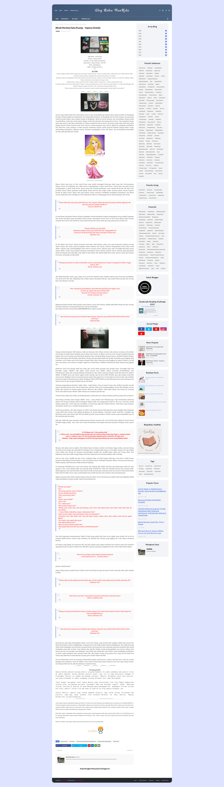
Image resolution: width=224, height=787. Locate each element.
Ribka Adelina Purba (143, 149)
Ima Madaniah (142, 111)
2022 (152, 39)
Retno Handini (157, 143)
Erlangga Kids (142, 230)
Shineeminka (150, 157)
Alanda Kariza (149, 73)
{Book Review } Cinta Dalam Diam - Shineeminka (155, 347)
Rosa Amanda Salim (150, 151)
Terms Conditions (143, 780)
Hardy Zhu (157, 105)
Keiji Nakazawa (159, 192)
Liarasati (157, 116)
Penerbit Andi (142, 249)
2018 (153, 49)
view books (155, 315)
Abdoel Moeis (142, 67)
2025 (152, 30)
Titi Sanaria (155, 165)
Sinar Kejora (141, 160)
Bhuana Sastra (160, 214)
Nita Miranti (149, 135)
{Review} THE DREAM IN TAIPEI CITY (153, 410)
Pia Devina (141, 141)
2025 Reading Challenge (148, 306)
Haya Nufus (141, 108)
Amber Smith (142, 189)
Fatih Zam (151, 103)
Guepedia (141, 236)
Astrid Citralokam (160, 86)
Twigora (157, 265)
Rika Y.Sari (152, 149)
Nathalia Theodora (152, 132)
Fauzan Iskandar (158, 103)
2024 (153, 33)
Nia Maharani (161, 132)
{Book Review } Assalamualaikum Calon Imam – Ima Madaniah (156, 354)
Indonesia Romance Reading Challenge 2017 (86, 741)
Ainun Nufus (141, 73)
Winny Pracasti (159, 170)
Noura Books (142, 246)
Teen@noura (162, 263)
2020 (152, 44)
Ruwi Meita (141, 154)
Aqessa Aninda (64, 741)
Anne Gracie (149, 189)
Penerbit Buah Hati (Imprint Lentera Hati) (156, 249)
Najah (153, 244)
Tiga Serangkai (142, 265)
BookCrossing (149, 466)
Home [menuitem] (57, 18)
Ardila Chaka (150, 84)
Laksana (149, 241)
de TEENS (163, 268)
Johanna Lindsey (150, 192)
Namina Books (160, 244)
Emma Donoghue (150, 100)
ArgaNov (157, 84)
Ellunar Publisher (142, 227)
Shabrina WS (142, 157)
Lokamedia (151, 119)
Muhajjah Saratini (159, 130)
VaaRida (58, 31)
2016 (152, 55)
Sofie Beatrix (142, 162)
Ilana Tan (162, 108)
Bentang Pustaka (151, 214)
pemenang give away (148, 474)
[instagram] (166, 10)
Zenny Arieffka (148, 173)
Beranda (57, 24)
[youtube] (141, 333)
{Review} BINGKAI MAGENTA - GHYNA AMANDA (156, 402)
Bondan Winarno (149, 89)
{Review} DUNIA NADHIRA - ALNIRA (150, 501)
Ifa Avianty (155, 108)
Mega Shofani (142, 124)
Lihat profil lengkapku (151, 551)
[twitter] (163, 10)
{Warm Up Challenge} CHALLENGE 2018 (154, 393)
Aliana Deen (141, 76)
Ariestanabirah (142, 86)
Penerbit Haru (142, 252)
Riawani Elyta (157, 146)
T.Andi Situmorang (159, 162)
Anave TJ (163, 76)
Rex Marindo (142, 146)
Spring (155, 263)
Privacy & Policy (164, 780)
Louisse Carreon (152, 195)
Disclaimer (151, 780)
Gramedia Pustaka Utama (144, 233)
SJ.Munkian (160, 154)
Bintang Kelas (155, 217)
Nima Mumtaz (142, 135)
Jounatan (153, 114)
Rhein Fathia (149, 146)
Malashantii (158, 119)
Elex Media (72, 741)
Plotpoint (141, 257)
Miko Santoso (142, 127)
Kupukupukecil (142, 116)
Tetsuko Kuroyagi (143, 198)
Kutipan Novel (149, 468)
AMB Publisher (142, 211)
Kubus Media (142, 241)
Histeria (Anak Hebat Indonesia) (152, 236)
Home (56, 10)
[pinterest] (169, 10)
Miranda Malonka (151, 127)
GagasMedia (150, 230)
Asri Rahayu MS (151, 86)
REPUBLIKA (150, 260)
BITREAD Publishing (160, 211)
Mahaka (148, 244)
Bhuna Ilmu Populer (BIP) (144, 217)
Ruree (158, 151)
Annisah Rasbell (157, 81)
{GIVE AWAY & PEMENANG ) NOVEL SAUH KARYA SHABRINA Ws (152, 491)
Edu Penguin (141, 225)
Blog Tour (141, 466)
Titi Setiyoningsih (143, 168)
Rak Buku (157, 260)
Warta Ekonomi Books (144, 268)
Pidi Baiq (148, 141)
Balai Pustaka (142, 214)
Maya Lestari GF (151, 122)
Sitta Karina (157, 160)
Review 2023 (149, 471)
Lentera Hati (155, 241)
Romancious (142, 263)
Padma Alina (157, 138)
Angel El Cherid (142, 78)
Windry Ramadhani (149, 170)
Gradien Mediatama (159, 230)
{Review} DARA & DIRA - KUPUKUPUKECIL (155, 385)
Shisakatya (157, 157)
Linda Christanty (142, 119)
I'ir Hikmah (148, 108)
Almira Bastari (149, 76)
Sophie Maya (150, 162)
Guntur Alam (150, 105)
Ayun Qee (141, 89)
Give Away (141, 468)
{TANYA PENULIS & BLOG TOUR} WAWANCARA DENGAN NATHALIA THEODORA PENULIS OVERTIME (152, 512)
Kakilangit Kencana (152, 238)
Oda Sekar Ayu (149, 138)
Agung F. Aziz (157, 70)
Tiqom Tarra (148, 165)
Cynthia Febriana (153, 95)
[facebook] (160, 10)
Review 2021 (157, 468)
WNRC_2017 (63, 24)
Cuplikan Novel (157, 466)
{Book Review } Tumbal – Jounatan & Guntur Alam (155, 361)
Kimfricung (160, 114)
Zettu (157, 268)
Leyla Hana (150, 116)
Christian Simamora (149, 92)
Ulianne (160, 168)
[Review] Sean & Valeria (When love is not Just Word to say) (150, 532)
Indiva (162, 236)
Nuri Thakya (141, 138)
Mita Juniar (159, 127)
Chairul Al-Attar (158, 89)
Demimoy (149, 97)
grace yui (160, 173)
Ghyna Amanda (142, 105)
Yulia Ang (141, 173)
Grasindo (154, 233)
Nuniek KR (157, 135)
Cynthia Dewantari (143, 95)
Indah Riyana (158, 111)
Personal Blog (74, 10)
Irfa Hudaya (141, 114)
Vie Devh (141, 170)
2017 (153, 52)
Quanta (162, 257)
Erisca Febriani (159, 100)
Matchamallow (142, 122)
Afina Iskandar (149, 70)
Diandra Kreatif (157, 222)
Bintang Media (142, 219)
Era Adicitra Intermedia (154, 227)
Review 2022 (142, 471)
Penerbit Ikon (150, 252)
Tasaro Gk (141, 165)
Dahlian (160, 95)
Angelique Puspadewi (152, 78)
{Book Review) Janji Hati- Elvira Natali (151, 523)
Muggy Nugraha (149, 130)
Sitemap (158, 780)
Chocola (141, 92)
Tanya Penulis (158, 471)
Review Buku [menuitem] (64, 18)
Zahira (152, 268)
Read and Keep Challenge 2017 (104, 741)
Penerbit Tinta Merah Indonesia (157, 254)
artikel (140, 474)
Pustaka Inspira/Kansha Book (152, 257)
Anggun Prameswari (143, 81)
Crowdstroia (158, 92)
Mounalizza (141, 130)
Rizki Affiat (141, 151)
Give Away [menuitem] (75, 18)
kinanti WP (141, 176)
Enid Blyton (141, 192)
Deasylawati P (142, 97)
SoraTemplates (64, 780)
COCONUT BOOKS (159, 219)
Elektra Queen (162, 97)
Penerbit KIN (158, 252)
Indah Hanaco (150, 111)
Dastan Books (149, 222)
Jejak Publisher (142, 238)
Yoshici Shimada (152, 198)
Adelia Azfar (150, 67)
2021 (152, 41)
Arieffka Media (151, 211)
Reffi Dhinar (149, 143)
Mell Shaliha (157, 124)
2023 (152, 36)
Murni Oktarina (142, 132)
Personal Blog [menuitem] (85, 18)
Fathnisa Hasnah (142, 103)
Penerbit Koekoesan (143, 254)
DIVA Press (141, 222)
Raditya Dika (142, 143)
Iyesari (147, 114)
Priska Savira (155, 141)
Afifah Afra (141, 70)
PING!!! (148, 246)
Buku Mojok (150, 219)
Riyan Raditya (160, 149)
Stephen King (161, 195)
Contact (66, 10)
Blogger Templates (79, 780)
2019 (152, 47)
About (60, 10)
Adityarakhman (158, 67)
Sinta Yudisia (149, 160)
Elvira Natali (141, 100)
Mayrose (159, 122)
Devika (155, 97)
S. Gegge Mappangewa (151, 154)
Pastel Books (155, 246)
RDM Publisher (142, 260)
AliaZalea (157, 73)
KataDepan (161, 238)
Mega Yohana (150, 124)
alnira (155, 173)
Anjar (151, 81)
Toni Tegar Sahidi (152, 168)
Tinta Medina (150, 265)
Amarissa (157, 76)
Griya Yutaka (161, 233)
